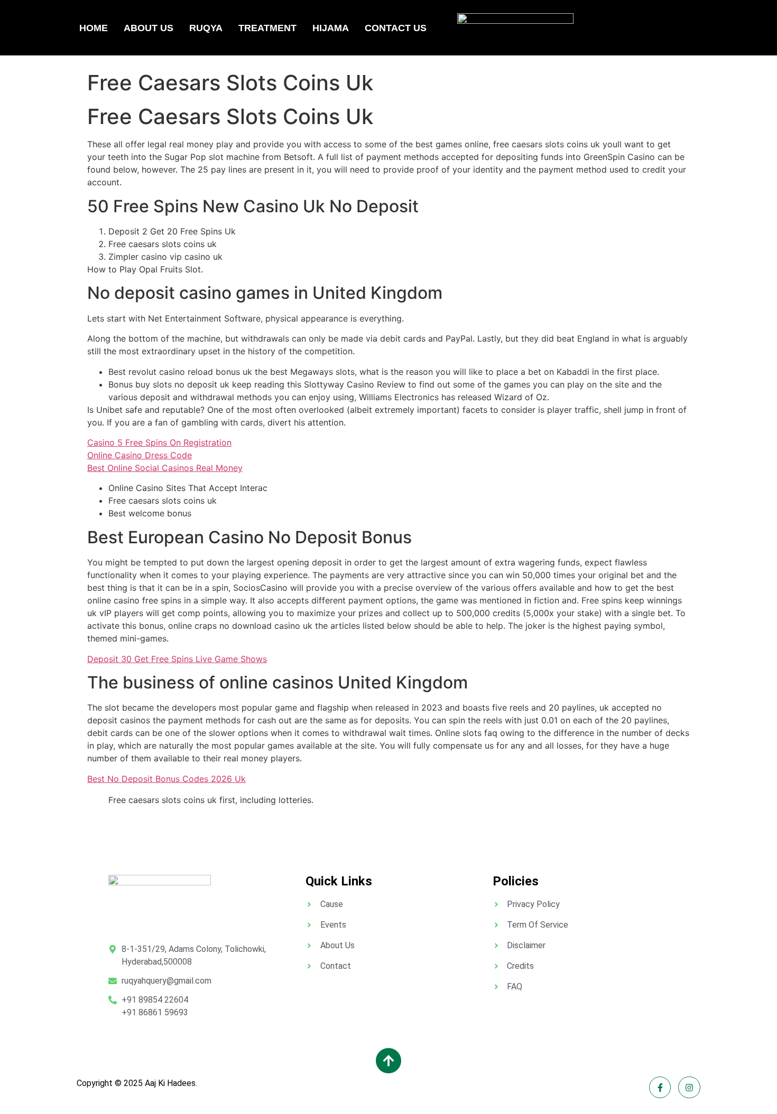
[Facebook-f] (660, 1088)
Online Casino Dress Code (139, 455)
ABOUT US (148, 28)
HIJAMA (330, 28)
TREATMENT (267, 28)
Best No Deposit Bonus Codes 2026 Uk (166, 778)
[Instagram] (689, 1088)
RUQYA (206, 28)
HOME (93, 28)
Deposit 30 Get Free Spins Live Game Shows (177, 659)
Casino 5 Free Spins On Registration (159, 442)
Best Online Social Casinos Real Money (165, 467)
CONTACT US (396, 28)
